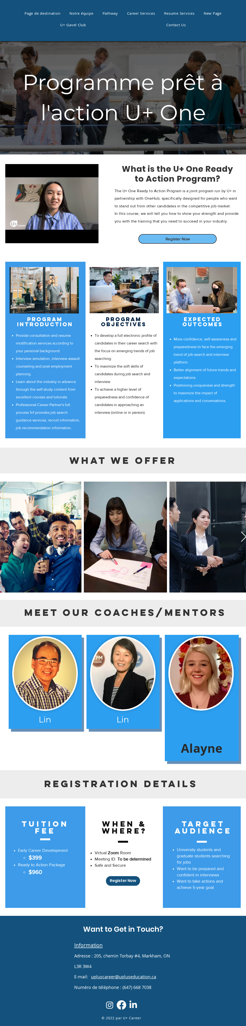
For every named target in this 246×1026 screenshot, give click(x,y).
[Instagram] (109, 1005)
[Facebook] (121, 1005)
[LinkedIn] (133, 1005)
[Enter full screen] (92, 237)
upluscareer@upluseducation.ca (123, 977)
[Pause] (11, 237)
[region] (45, 682)
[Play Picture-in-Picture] (84, 237)
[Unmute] (20, 237)
